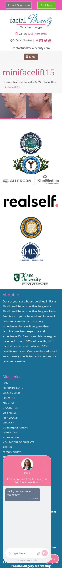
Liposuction (10, 407)
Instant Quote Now (19, 5)
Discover (8, 422)
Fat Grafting (11, 437)
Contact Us (10, 432)
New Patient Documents (18, 442)
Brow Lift (9, 398)
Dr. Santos (10, 412)
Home (7, 82)
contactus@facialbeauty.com (31, 48)
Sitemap (8, 447)
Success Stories (13, 392)
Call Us (32, 34)
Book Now (46, 5)
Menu (32, 57)
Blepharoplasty (13, 388)
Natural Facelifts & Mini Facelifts (33, 82)
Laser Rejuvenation (15, 427)
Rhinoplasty (11, 417)
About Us (8, 402)
